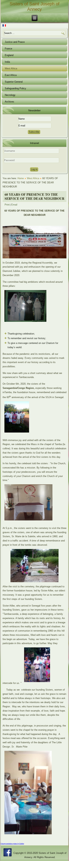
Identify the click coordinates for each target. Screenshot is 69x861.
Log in (34, 169)
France (8, 48)
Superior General (14, 81)
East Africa (11, 75)
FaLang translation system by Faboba (12, 843)
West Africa (11, 68)
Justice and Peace (15, 42)
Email (14, 204)
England (9, 55)
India (7, 61)
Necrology (10, 95)
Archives (9, 101)
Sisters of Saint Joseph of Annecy (34, 6)
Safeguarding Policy (15, 88)
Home (20, 178)
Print (7, 204)
